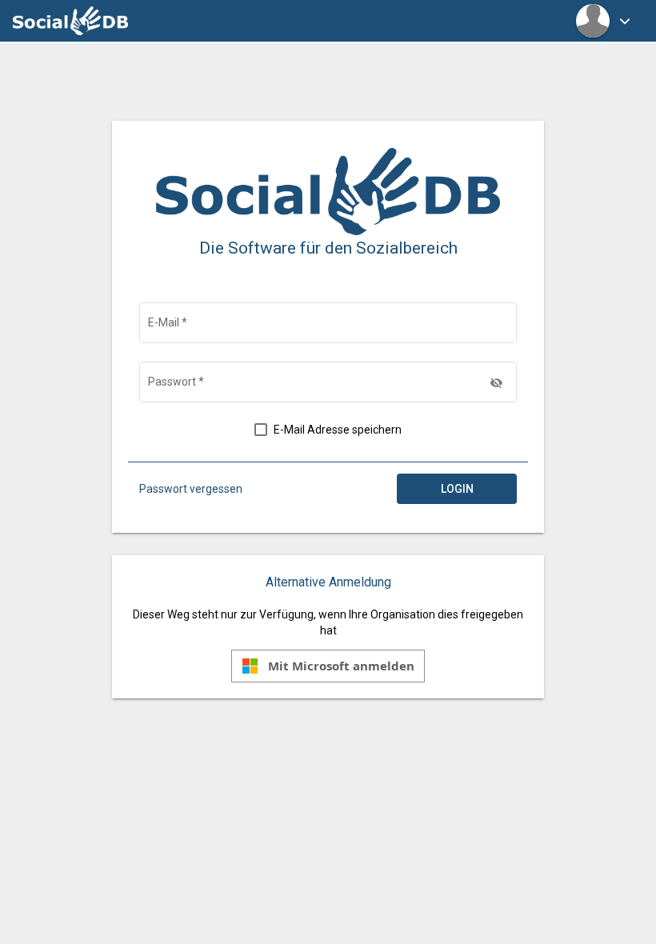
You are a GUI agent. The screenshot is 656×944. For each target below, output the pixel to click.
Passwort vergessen (190, 488)
